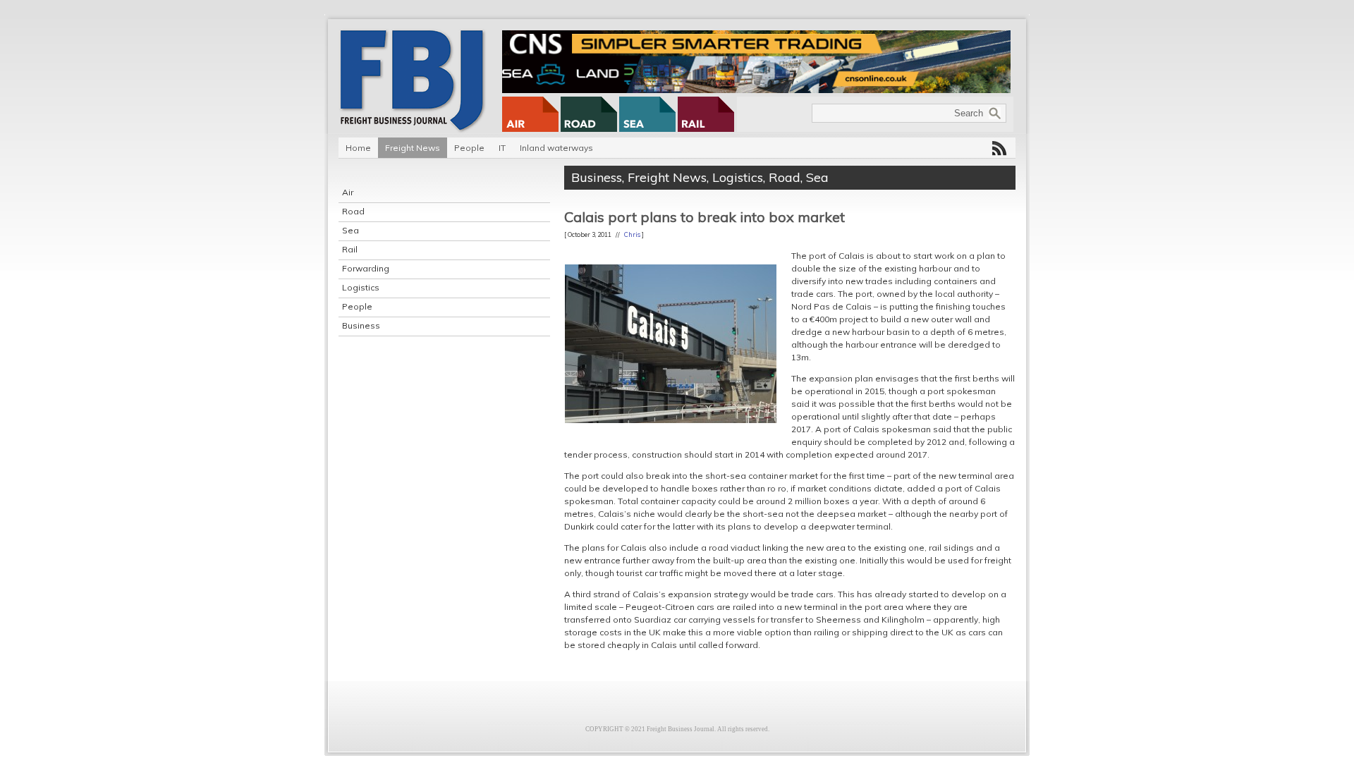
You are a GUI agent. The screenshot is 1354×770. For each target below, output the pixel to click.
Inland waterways (556, 147)
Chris (632, 234)
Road (353, 211)
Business (361, 325)
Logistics (360, 287)
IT (502, 147)
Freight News (412, 147)
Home (358, 147)
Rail (350, 249)
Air (347, 192)
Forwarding (365, 268)
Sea (350, 230)
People (469, 147)
